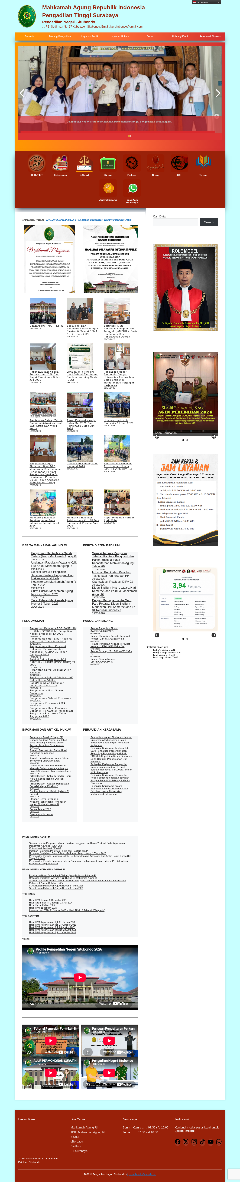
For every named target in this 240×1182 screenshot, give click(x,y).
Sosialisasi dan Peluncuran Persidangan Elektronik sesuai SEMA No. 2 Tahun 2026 (82, 330)
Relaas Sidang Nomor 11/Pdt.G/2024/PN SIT (102, 660)
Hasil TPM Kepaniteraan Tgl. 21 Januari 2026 (52, 922)
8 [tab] (133, 136)
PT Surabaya (78, 1151)
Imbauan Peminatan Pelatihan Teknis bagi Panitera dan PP (111, 574)
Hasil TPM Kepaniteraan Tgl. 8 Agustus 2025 (52, 927)
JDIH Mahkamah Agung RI (87, 1132)
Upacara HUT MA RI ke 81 (46, 326)
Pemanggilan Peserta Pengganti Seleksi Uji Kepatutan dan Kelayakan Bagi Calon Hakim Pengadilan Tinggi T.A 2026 (80, 857)
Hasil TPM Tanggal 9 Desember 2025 (48, 900)
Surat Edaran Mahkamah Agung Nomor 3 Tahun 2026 (52, 602)
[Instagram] (194, 1142)
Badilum (75, 1146)
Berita (150, 36)
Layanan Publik (89, 36)
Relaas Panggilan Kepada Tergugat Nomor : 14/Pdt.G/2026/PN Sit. (110, 637)
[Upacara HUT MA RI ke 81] (43, 311)
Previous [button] (22, 93)
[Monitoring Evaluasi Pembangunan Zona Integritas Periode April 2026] (43, 502)
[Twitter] (186, 1142)
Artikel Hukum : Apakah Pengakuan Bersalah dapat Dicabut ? (49, 785)
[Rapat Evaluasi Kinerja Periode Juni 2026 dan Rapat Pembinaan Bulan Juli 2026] (43, 356)
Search (208, 222)
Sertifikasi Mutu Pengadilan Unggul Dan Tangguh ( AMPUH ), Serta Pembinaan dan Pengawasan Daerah (121, 331)
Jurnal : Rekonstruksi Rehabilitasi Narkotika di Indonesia (48, 751)
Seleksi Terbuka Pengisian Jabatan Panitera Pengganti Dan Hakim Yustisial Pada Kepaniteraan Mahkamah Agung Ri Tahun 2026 (53, 578)
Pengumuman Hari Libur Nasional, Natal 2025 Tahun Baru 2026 (51, 640)
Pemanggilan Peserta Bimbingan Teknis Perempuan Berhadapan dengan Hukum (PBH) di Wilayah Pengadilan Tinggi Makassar (79, 862)
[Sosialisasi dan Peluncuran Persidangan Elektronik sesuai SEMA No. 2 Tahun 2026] (80, 311)
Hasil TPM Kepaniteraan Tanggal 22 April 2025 (52, 930)
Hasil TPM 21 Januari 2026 (43, 907)
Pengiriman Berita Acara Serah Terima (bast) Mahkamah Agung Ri (54, 555)
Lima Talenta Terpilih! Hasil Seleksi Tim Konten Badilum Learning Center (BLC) (83, 375)
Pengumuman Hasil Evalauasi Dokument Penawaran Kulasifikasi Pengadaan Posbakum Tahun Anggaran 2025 (51, 712)
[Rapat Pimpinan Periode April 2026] (117, 502)
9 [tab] (138, 136)
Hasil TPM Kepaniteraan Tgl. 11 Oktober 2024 (52, 932)
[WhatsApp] (219, 1142)
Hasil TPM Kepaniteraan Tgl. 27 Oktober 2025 (52, 924)
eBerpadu (76, 1141)
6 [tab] (125, 136)
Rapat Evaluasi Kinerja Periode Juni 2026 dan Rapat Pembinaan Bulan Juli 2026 (45, 375)
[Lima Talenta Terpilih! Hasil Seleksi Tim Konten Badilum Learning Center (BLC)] (80, 356)
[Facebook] (177, 1142)
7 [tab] (129, 136)
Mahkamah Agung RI (84, 1127)
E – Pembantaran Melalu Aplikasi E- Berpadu (49, 792)
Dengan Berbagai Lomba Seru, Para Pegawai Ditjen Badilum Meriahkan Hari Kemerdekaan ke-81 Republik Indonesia (114, 605)
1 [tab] (103, 136)
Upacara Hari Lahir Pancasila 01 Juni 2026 (119, 421)
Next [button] (217, 93)
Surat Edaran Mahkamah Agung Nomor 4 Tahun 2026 (52, 592)
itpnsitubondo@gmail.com (141, 1174)
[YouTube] (210, 1142)
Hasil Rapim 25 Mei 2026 (42, 905)
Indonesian (202, 2)
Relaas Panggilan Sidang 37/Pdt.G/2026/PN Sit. (104, 629)
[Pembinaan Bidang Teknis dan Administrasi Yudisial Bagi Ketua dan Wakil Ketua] (43, 405)
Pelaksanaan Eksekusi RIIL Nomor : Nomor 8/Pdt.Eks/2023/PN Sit (118, 466)
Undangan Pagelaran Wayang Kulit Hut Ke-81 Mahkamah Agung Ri (54, 564)
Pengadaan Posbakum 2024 (47, 703)
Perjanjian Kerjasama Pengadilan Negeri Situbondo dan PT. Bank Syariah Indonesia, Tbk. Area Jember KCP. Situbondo (111, 768)
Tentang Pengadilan (60, 36)
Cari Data (159, 216)
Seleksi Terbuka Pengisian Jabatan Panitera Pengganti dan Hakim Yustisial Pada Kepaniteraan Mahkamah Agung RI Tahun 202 (114, 560)
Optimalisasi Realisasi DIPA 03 (112, 581)
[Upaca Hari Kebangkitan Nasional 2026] (80, 448)
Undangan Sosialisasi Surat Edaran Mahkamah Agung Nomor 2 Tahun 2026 (67, 853)
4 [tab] (116, 136)
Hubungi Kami (180, 36)
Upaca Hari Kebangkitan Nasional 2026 (82, 465)
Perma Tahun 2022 (40, 809)
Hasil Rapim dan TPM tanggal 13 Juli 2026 (51, 902)
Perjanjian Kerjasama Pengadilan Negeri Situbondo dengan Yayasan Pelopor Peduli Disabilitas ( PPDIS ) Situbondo (110, 779)
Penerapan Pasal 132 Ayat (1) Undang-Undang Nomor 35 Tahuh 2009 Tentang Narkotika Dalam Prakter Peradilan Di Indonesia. (48, 741)
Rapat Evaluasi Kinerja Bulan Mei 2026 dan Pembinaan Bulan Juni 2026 (81, 424)
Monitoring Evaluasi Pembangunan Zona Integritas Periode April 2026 (44, 521)
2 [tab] (107, 136)
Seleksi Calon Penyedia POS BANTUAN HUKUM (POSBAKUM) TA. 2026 (53, 662)
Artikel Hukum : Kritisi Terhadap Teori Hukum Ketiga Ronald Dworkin (50, 777)
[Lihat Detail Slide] (185, 392)
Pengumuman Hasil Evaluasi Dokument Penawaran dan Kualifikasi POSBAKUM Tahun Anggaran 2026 (48, 650)
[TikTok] (202, 1142)
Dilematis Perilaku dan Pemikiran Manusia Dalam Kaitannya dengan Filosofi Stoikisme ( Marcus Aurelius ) (50, 768)
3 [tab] (111, 136)
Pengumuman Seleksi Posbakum (50, 698)
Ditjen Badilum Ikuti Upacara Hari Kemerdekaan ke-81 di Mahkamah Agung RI (114, 591)
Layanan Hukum (120, 36)
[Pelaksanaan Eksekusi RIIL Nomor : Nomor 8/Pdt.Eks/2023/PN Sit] (117, 448)
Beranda (29, 36)
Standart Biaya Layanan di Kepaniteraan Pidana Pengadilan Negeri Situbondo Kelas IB (48, 801)
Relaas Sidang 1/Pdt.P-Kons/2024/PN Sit (111, 652)
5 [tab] (120, 136)
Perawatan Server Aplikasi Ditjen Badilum (50, 671)
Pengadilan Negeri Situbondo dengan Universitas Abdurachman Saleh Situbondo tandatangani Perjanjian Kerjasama (120, 378)
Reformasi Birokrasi (210, 36)
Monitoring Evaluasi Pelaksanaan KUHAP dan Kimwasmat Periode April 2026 (83, 521)
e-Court (75, 1136)
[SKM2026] (185, 599)
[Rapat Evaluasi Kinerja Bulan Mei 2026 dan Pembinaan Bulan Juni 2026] (80, 405)
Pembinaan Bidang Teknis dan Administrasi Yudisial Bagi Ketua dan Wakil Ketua (46, 424)
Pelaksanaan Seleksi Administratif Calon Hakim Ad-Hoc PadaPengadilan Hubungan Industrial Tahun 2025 (51, 681)
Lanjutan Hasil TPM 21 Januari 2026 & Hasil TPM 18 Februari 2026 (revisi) (67, 910)
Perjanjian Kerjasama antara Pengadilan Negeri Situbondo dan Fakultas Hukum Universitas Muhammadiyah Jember (109, 789)
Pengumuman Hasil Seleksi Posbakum (47, 692)
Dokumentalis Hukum (41, 814)
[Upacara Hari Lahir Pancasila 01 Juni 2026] (117, 405)
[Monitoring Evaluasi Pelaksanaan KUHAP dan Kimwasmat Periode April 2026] (80, 502)
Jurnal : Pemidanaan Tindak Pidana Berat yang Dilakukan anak (49, 759)
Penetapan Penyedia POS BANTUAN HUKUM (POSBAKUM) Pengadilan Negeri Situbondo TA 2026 (53, 631)
